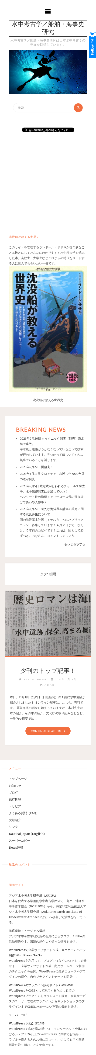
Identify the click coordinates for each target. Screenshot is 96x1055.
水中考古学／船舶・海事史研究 (48, 28)
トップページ (18, 779)
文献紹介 (15, 820)
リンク (13, 827)
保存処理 (15, 799)
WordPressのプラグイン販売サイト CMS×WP (41, 985)
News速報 (16, 847)
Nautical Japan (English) (27, 834)
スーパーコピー (19, 840)
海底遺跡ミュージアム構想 (27, 931)
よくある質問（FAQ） (24, 813)
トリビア (15, 806)
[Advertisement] (48, 182)
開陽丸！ (47, 467)
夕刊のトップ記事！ (48, 670)
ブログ (13, 792)
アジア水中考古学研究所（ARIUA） (33, 895)
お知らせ (49, 685)
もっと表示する (74, 544)
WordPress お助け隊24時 (27, 1023)
